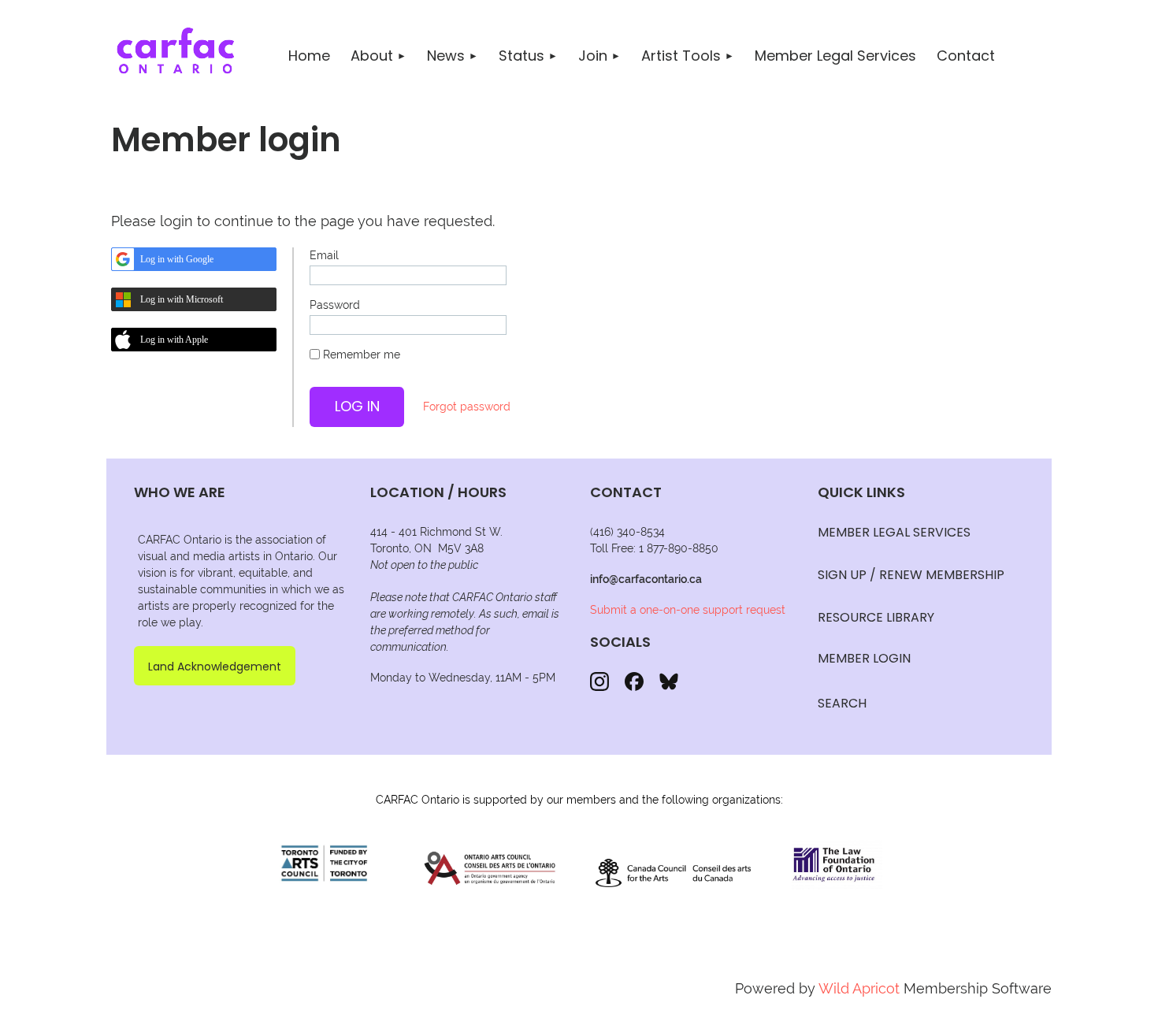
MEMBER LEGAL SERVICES (894, 532)
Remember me (361, 354)
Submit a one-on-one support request (687, 609)
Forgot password (466, 406)
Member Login (864, 658)
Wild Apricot (859, 988)
